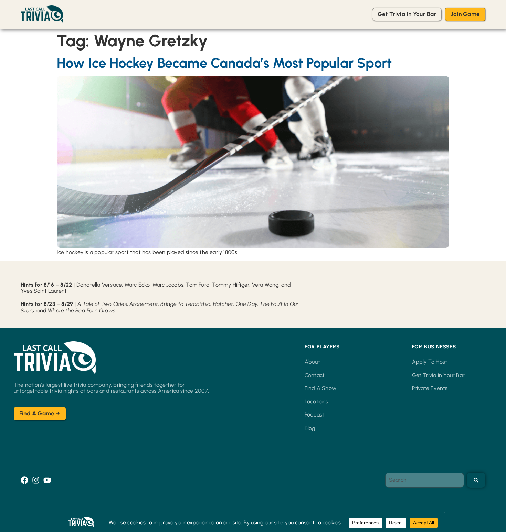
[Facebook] (24, 480)
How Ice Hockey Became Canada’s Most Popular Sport (224, 63)
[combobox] (424, 480)
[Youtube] (47, 480)
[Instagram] (36, 480)
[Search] (476, 480)
